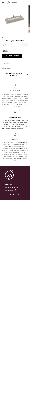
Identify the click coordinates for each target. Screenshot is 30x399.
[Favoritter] (27, 3)
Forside (3, 33)
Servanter (8, 33)
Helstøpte (14, 33)
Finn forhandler (15, 195)
